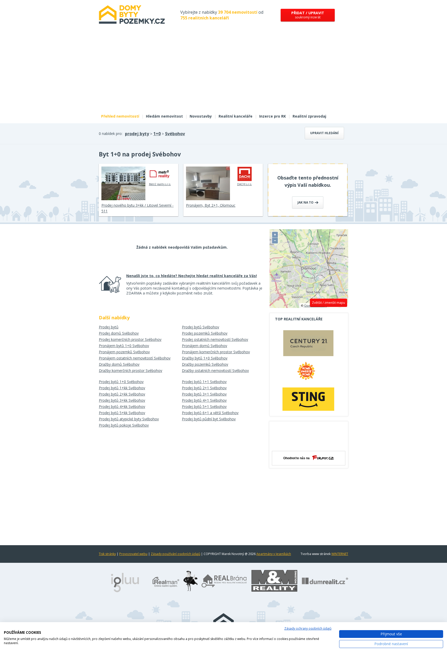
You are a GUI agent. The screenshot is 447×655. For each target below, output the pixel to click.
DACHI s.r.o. (244, 184)
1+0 (157, 133)
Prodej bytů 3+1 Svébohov (204, 394)
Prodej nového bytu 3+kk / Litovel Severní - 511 (137, 208)
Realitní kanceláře (235, 116)
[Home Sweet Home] (308, 373)
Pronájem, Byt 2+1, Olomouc (210, 205)
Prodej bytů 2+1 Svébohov (204, 387)
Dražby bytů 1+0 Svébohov (204, 358)
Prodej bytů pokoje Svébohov (124, 425)
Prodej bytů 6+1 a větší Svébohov (210, 412)
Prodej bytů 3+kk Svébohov (122, 400)
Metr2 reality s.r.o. (160, 184)
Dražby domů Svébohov (119, 364)
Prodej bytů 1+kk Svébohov (122, 387)
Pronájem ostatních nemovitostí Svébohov (134, 358)
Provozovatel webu (133, 554)
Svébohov (175, 133)
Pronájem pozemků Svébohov (124, 351)
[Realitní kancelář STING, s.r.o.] (308, 399)
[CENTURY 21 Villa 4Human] (308, 344)
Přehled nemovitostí (120, 116)
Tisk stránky (107, 554)
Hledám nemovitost (164, 116)
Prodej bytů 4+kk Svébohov (122, 406)
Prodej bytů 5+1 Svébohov (204, 406)
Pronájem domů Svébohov (204, 345)
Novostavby (201, 116)
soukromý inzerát (307, 14)
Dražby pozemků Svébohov (205, 364)
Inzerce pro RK (272, 116)
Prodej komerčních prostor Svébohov (130, 339)
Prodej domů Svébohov (119, 333)
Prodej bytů (108, 327)
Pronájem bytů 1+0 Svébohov (124, 345)
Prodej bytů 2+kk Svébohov (122, 394)
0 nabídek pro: (110, 133)
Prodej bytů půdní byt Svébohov (209, 418)
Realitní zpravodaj (309, 116)
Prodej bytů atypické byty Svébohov (129, 418)
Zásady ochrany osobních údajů (307, 628)
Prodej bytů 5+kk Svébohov (122, 412)
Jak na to (305, 202)
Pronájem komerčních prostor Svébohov (216, 351)
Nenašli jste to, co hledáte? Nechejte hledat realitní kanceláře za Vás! (191, 275)
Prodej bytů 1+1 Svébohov (204, 381)
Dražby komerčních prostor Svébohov (130, 370)
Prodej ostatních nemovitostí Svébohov (215, 339)
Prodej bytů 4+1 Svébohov (204, 400)
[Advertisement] (223, 72)
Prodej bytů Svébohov (200, 327)
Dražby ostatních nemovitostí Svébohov (215, 370)
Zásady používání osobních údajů (175, 554)
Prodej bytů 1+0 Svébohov (121, 381)
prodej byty (137, 133)
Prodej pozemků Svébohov (204, 333)
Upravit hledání (324, 133)
